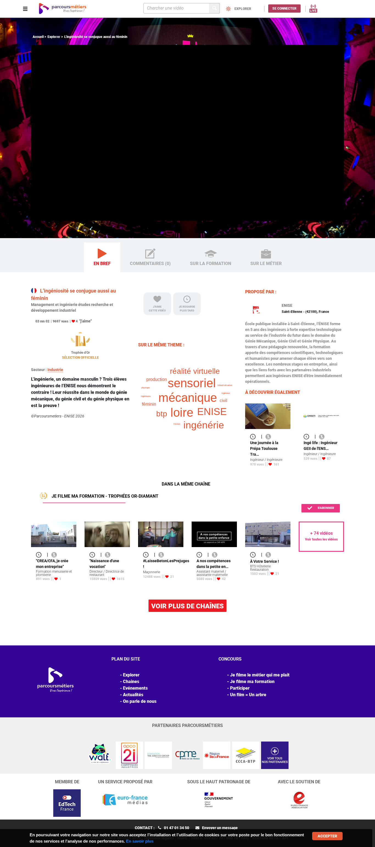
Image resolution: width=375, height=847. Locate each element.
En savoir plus (139, 841)
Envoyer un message (220, 828)
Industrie (55, 369)
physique (145, 387)
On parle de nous (139, 701)
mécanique (187, 397)
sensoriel (192, 383)
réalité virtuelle (195, 371)
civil (223, 400)
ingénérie (203, 425)
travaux (176, 424)
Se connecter (284, 8)
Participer (240, 688)
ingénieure (145, 396)
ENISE (212, 411)
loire (181, 412)
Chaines (131, 681)
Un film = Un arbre (248, 694)
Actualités (133, 694)
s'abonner (325, 508)
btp (161, 413)
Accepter (327, 836)
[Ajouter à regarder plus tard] (254, 436)
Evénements (135, 688)
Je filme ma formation (252, 681)
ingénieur (226, 393)
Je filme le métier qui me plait (260, 675)
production (156, 379)
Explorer (53, 37)
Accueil (38, 37)
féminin (149, 404)
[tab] (102, 257)
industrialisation (224, 385)
